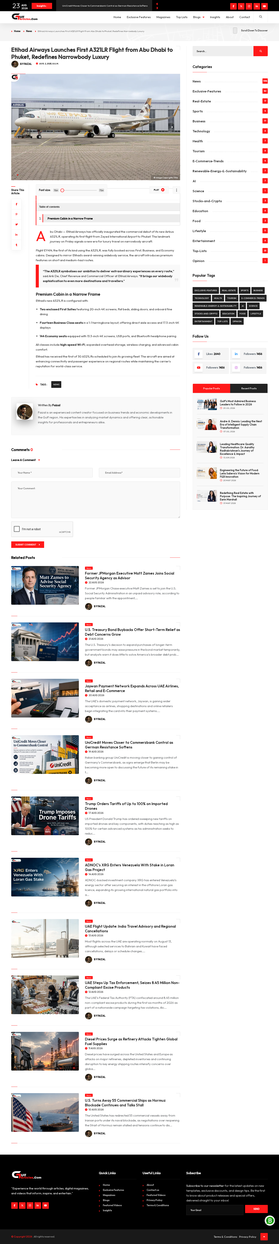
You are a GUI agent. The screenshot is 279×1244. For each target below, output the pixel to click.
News (29, 31)
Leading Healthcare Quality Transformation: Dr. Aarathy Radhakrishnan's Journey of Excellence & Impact (237, 448)
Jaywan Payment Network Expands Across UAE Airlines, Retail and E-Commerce (105, 5)
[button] (17, 175)
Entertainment (204, 241)
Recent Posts (249, 388)
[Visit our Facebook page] (233, 6)
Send (256, 1209)
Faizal (56, 405)
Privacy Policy (154, 1200)
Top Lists (181, 17)
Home (117, 17)
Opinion (198, 261)
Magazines (163, 17)
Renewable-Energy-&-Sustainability (220, 171)
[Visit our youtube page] (264, 6)
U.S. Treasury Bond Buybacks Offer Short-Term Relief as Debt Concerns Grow (132, 632)
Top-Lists (199, 251)
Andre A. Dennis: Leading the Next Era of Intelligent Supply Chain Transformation (241, 424)
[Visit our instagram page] (249, 6)
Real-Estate (202, 101)
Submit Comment (26, 544)
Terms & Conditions (158, 1205)
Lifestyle (199, 231)
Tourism (199, 151)
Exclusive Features (139, 17)
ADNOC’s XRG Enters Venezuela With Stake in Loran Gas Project (129, 867)
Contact (244, 17)
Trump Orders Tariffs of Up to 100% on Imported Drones (126, 806)
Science (198, 191)
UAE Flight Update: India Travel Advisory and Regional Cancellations (130, 928)
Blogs (197, 17)
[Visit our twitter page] (241, 6)
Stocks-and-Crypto (207, 201)
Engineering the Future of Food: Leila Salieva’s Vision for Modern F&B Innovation (239, 473)
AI (194, 181)
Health (198, 141)
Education (200, 211)
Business (199, 121)
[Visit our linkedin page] (256, 6)
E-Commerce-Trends (208, 161)
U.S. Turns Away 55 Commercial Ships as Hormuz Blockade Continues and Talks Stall (125, 1102)
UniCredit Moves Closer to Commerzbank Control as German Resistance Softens (129, 744)
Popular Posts (211, 388)
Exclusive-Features (207, 91)
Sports (198, 111)
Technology (201, 131)
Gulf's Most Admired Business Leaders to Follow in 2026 (238, 402)
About (230, 17)
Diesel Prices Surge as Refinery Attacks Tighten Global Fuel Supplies (131, 1041)
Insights (215, 17)
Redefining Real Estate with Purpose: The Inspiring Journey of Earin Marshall (240, 496)
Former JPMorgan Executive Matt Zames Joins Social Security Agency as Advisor (129, 575)
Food (197, 221)
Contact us (153, 1189)
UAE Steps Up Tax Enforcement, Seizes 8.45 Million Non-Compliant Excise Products (132, 985)
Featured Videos (112, 1205)
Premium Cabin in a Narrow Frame (70, 218)
